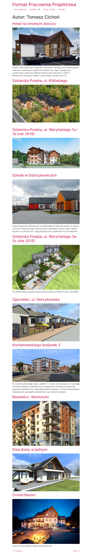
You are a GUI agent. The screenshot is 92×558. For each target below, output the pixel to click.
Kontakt (61, 9)
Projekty (33, 9)
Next (76, 551)
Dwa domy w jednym (29, 449)
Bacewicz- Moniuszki (30, 397)
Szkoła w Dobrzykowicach (34, 175)
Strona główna (20, 9)
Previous (17, 551)
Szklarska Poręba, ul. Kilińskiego (39, 80)
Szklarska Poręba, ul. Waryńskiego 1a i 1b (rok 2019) (44, 131)
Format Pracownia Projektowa (44, 4)
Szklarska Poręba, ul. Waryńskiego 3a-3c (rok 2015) (45, 238)
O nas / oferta (49, 9)
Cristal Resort (24, 495)
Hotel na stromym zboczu (34, 23)
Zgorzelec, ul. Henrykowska (36, 299)
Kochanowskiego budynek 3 (36, 345)
